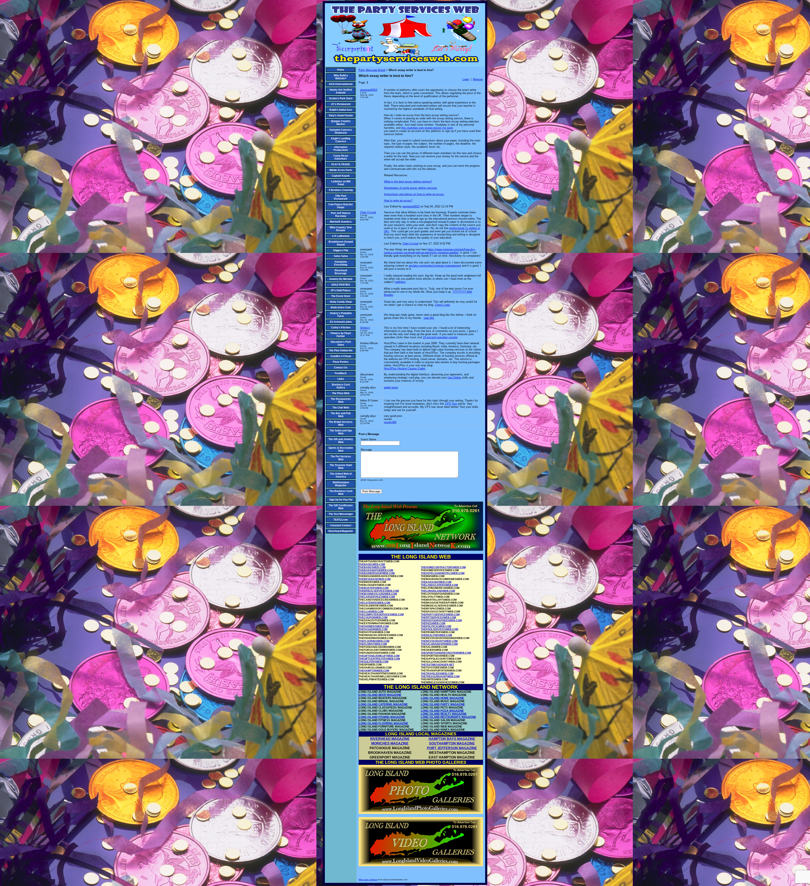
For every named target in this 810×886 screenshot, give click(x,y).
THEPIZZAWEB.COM (433, 623)
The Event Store (340, 296)
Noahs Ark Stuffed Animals (341, 91)
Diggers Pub (340, 250)
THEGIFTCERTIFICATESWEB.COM (379, 658)
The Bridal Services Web (340, 423)
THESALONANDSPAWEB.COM (439, 644)
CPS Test (451, 403)
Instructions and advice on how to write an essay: (414, 194)
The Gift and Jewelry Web (340, 441)
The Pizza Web (340, 393)
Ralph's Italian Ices (340, 109)
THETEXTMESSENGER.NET (437, 664)
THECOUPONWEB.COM (373, 617)
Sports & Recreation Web (340, 449)
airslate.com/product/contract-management (435, 265)
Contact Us (340, 367)
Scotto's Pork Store (340, 98)
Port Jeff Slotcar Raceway (341, 214)
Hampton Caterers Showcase (340, 131)
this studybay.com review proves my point (427, 127)
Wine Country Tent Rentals (341, 229)
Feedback (341, 373)
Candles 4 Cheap (341, 356)
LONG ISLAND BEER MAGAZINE (380, 695)
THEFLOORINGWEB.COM (374, 641)
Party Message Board (372, 70)
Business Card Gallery (341, 386)
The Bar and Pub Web (341, 415)
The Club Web (340, 407)
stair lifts (429, 317)
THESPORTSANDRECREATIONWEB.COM (446, 652)
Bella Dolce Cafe (341, 307)
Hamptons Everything (340, 263)
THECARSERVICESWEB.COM (377, 596)
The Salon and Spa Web (341, 432)
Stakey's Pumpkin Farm (341, 315)
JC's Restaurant (341, 104)
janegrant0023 (368, 89)
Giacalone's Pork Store (341, 343)
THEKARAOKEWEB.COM (436, 582)
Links (341, 378)
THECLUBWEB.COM (371, 611)
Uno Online (454, 377)
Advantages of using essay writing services (410, 187)
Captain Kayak (341, 175)
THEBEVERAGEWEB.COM (375, 579)
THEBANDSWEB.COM (372, 567)
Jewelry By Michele (340, 279)
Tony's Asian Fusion (341, 115)
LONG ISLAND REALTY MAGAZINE (444, 714)
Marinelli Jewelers (341, 221)
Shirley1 (365, 327)
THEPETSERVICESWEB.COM (438, 617)
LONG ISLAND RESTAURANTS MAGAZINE (448, 717)
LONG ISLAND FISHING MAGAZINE (382, 717)
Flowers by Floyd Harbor (341, 335)
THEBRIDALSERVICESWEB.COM (379, 590)
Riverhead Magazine (340, 531)
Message (366, 449)
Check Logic (442, 304)
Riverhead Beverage (341, 272)
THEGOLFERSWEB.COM (373, 661)
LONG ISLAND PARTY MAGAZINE (443, 704)
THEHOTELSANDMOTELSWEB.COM (442, 573)
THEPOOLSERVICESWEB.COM (439, 629)
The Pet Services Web (341, 458)
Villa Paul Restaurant (340, 197)
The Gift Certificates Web (341, 507)
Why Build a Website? (341, 77)
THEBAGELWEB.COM (372, 564)
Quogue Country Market (341, 123)
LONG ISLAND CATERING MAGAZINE (383, 704)
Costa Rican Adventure (340, 157)
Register (478, 79)
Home (340, 69)
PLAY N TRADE (340, 164)
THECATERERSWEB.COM (374, 602)
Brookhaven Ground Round (341, 243)
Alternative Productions (340, 149)
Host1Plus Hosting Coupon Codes (404, 368)
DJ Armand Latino (341, 321)
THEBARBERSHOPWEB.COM (377, 573)
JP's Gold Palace (341, 290)
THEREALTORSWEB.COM (436, 635)
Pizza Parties (340, 361)
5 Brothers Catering (341, 190)
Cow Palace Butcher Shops (340, 206)
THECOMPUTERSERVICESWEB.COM (381, 614)
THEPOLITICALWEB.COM (436, 626)
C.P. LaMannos (341, 236)
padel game (391, 387)
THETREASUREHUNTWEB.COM (440, 676)
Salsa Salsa (341, 256)
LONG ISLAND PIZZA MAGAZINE (442, 710)
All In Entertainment (340, 84)
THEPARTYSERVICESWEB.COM (440, 614)
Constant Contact (340, 525)
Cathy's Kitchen (340, 327)
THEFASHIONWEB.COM (373, 629)
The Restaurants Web (341, 400)
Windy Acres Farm (340, 170)
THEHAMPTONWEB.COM (374, 670)
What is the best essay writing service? (408, 181)
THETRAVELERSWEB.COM (437, 673)
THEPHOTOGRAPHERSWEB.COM (441, 620)
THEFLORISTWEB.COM (373, 644)
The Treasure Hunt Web (341, 467)
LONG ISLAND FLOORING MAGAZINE (383, 723)
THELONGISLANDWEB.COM (438, 590)
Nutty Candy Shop (341, 301)
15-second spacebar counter (440, 337)
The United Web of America (341, 475)
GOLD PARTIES (340, 284)
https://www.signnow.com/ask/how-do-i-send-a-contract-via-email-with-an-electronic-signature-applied (429, 251)
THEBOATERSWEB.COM (374, 588)
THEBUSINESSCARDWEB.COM (378, 593)
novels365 (390, 422)
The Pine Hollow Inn (340, 350)
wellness (400, 281)
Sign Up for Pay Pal (340, 499)
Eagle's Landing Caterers (340, 140)
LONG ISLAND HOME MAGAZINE (442, 698)
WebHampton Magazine (341, 484)
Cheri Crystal (368, 212)
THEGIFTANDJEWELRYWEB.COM (379, 655)
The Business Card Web (340, 492)
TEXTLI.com (340, 519)
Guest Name (368, 439)
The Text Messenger (341, 514)
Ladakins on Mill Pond (340, 183)
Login (465, 79)
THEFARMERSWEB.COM (374, 626)
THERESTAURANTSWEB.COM (439, 641)
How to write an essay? (398, 200)
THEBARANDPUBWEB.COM (376, 570)
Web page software (368, 879)
